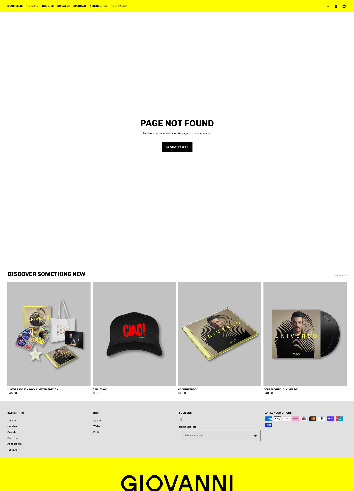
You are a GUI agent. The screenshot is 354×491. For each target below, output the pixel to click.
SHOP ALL (340, 275)
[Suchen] (328, 6)
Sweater (12, 432)
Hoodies (12, 426)
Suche (97, 420)
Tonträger (12, 449)
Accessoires (14, 443)
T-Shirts (11, 420)
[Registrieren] (255, 436)
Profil (96, 432)
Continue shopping (177, 146)
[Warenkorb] (344, 6)
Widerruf (98, 426)
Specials (12, 438)
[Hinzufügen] (84, 380)
